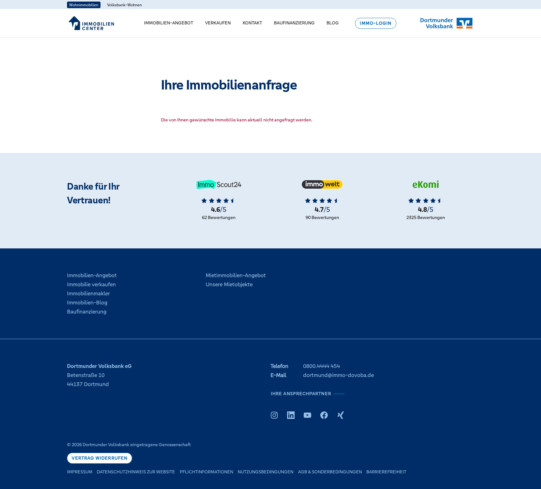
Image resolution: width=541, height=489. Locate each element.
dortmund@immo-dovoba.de (338, 375)
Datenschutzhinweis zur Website (136, 472)
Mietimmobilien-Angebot (236, 275)
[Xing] (340, 415)
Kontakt (252, 23)
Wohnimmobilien (83, 5)
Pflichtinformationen (206, 472)
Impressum (79, 472)
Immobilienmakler (88, 293)
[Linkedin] (291, 415)
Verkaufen (218, 23)
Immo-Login (375, 23)
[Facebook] (324, 415)
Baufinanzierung (294, 23)
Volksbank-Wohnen (124, 5)
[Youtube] (307, 415)
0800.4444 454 (321, 366)
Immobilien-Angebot (168, 23)
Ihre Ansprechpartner (301, 393)
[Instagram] (274, 415)
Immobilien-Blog (87, 302)
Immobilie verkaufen (91, 284)
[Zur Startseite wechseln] (91, 23)
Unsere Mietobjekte (229, 284)
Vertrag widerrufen (99, 458)
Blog (333, 23)
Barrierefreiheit (386, 472)
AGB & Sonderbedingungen (330, 472)
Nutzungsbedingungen (265, 472)
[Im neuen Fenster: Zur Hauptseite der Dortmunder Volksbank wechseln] (446, 23)
